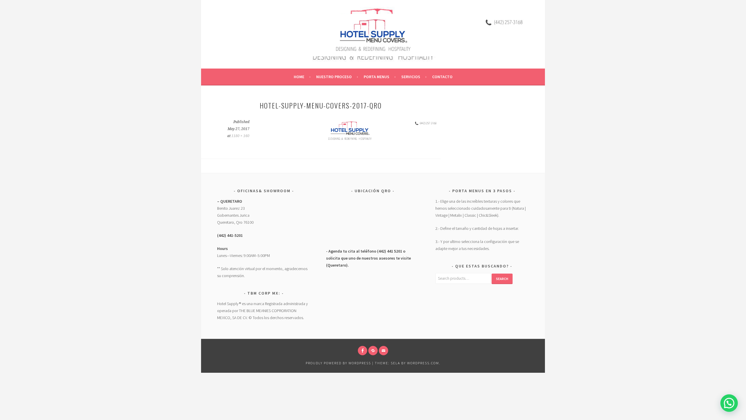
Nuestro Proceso (334, 76)
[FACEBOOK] (362, 350)
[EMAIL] (383, 350)
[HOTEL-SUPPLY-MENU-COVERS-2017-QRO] (350, 141)
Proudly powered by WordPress (338, 363)
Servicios (410, 76)
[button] (729, 403)
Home (299, 76)
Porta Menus (376, 76)
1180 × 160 (240, 136)
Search (502, 278)
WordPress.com (423, 363)
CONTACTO (442, 76)
